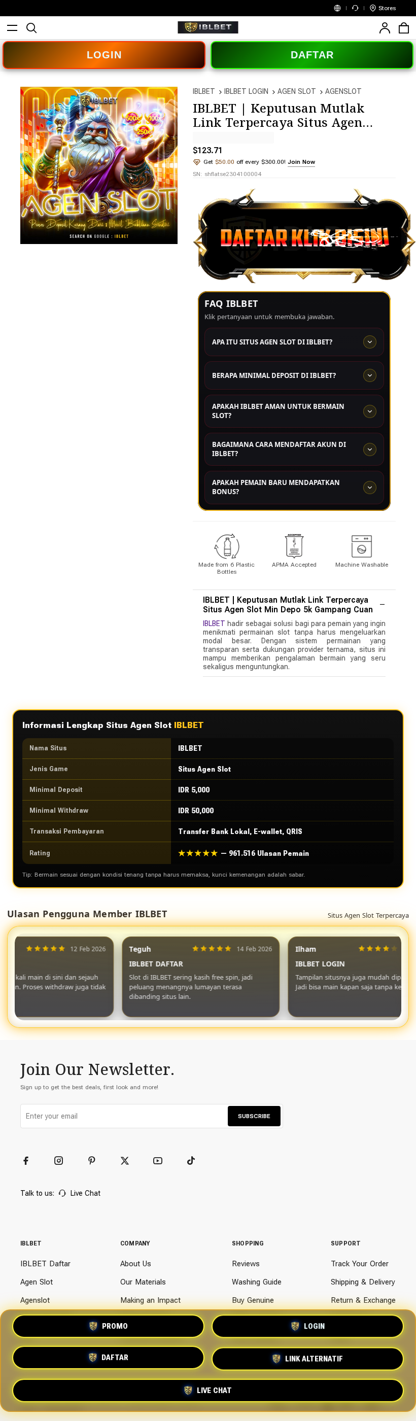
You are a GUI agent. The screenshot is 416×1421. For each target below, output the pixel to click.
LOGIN (104, 54)
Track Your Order (360, 1263)
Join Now (301, 161)
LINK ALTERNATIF (314, 1357)
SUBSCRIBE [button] (254, 1116)
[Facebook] (30, 1161)
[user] (384, 28)
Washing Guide (257, 1282)
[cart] (404, 28)
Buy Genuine (253, 1300)
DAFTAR (312, 54)
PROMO (115, 1330)
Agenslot (35, 1300)
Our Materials (143, 1282)
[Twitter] (129, 1161)
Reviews (246, 1263)
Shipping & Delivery (363, 1282)
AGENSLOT (343, 91)
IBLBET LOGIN (246, 91)
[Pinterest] (96, 1161)
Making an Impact (150, 1300)
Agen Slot (36, 1282)
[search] (31, 28)
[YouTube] (162, 1161)
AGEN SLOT (297, 91)
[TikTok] (195, 1161)
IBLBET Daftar (45, 1263)
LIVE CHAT (214, 1387)
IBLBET (204, 91)
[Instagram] (63, 1161)
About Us (135, 1263)
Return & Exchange (363, 1300)
